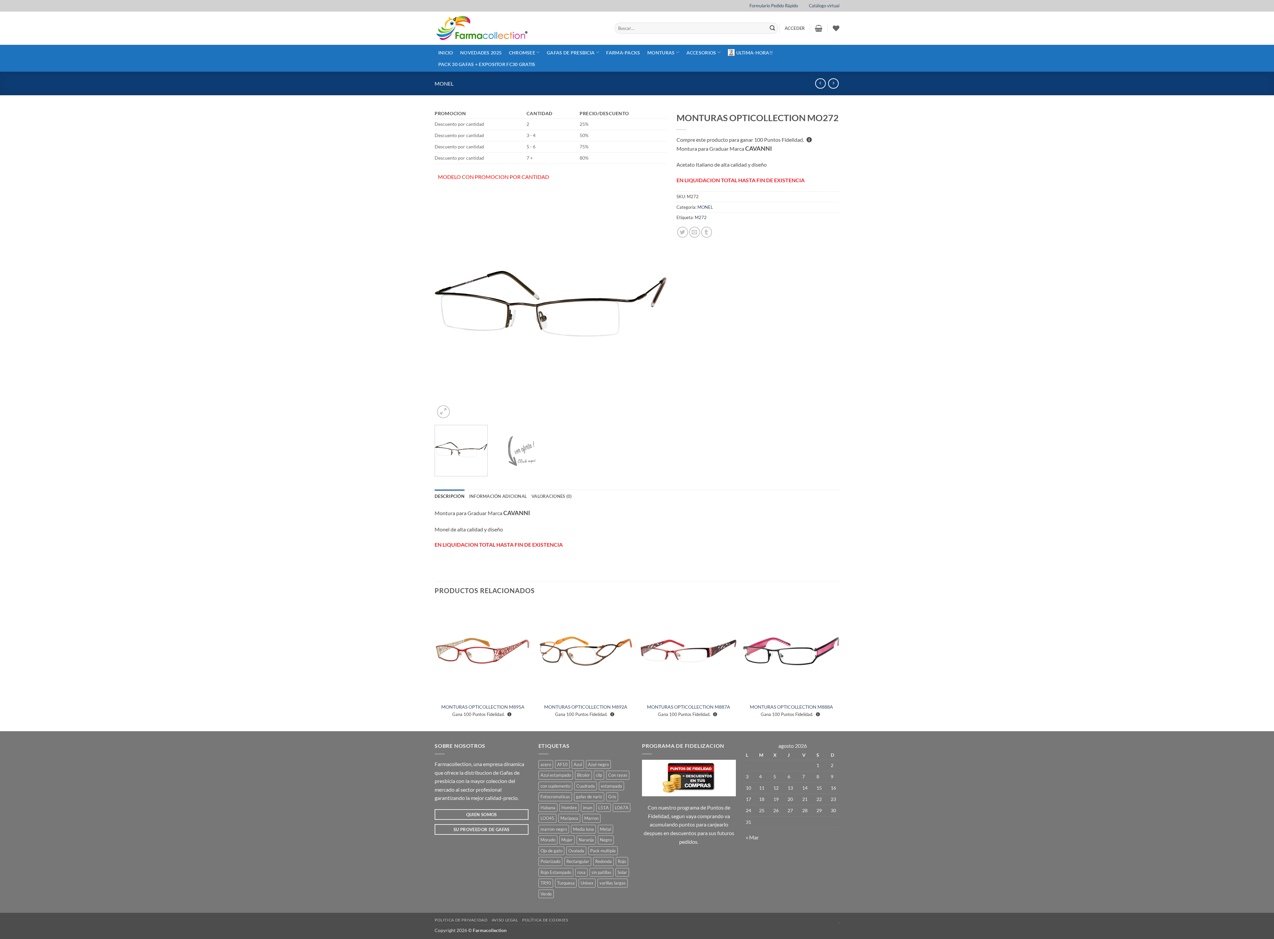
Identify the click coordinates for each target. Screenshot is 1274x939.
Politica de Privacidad (461, 919)
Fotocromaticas (555, 796)
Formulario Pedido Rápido (773, 5)
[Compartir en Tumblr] (706, 232)
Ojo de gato (551, 850)
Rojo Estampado (555, 872)
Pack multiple (603, 850)
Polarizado (550, 861)
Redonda (603, 861)
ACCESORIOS (701, 52)
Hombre (569, 807)
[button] (795, 28)
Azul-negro (598, 764)
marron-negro (553, 829)
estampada (611, 786)
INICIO (445, 52)
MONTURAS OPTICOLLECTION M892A (585, 707)
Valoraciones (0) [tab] (551, 496)
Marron (591, 818)
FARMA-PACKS (623, 52)
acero (545, 764)
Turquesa (566, 883)
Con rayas (617, 775)
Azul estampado (555, 775)
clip (599, 775)
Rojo (622, 861)
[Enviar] (772, 28)
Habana (547, 807)
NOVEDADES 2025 (481, 52)
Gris (612, 796)
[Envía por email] (694, 232)
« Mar (752, 837)
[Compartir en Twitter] (682, 232)
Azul (578, 764)
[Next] (654, 303)
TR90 (545, 883)
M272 (701, 217)
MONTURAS (660, 52)
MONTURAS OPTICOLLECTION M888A (791, 707)
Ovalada (576, 850)
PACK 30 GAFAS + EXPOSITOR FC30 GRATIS (486, 64)
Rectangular (577, 861)
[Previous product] (833, 83)
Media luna (583, 829)
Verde (546, 894)
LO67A (621, 807)
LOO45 (547, 818)
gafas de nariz (589, 796)
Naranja (586, 839)
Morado (547, 839)
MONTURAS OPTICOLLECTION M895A (483, 707)
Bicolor (583, 775)
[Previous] (448, 303)
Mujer (567, 839)
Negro (606, 839)
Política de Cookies (545, 919)
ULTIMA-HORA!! (754, 52)
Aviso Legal (505, 919)
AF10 (562, 764)
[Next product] (820, 83)
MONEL (444, 83)
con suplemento (555, 786)
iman (587, 807)
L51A (603, 807)
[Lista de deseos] (836, 28)
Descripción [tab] (449, 496)
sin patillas (601, 872)
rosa (581, 872)
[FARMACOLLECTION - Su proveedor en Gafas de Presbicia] (519, 28)
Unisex (587, 883)
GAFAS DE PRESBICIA (571, 52)
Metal (605, 829)
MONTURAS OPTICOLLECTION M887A (688, 707)
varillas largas (613, 883)
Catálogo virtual (824, 5)
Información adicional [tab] (498, 496)
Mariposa (569, 818)
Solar (622, 872)
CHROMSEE (522, 52)
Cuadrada (585, 786)
